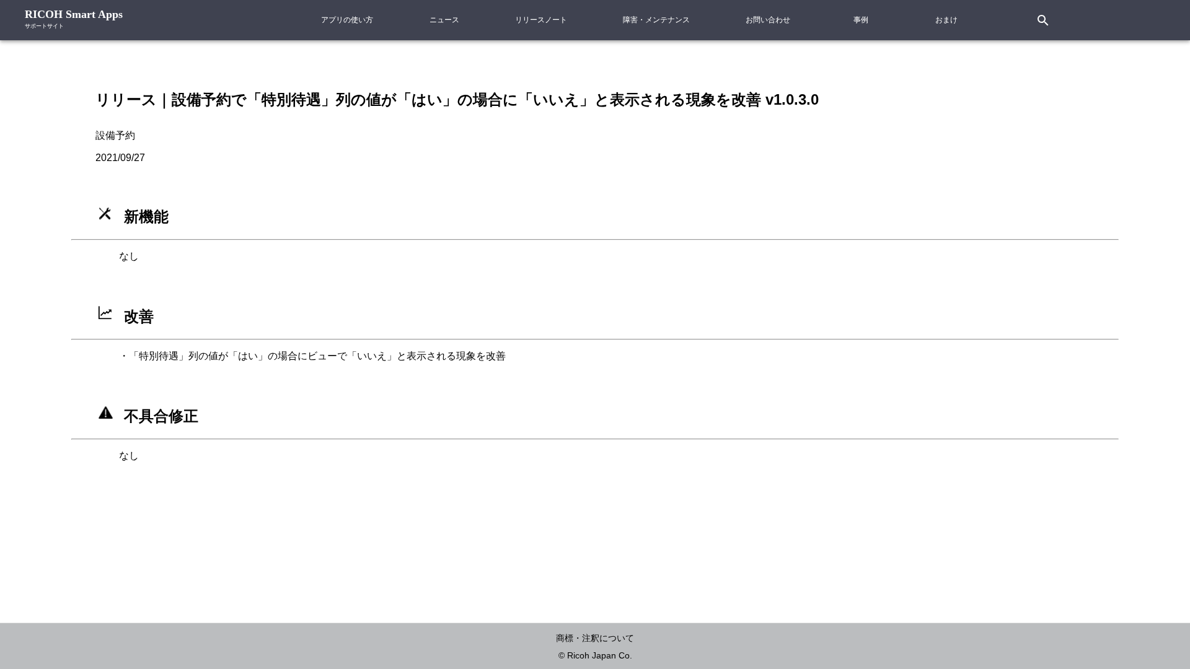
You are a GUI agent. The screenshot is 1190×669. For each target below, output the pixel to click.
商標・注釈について (595, 638)
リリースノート (541, 19)
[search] (1023, 20)
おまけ (946, 19)
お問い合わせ (768, 19)
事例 (860, 19)
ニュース (444, 19)
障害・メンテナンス (656, 19)
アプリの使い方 (347, 19)
